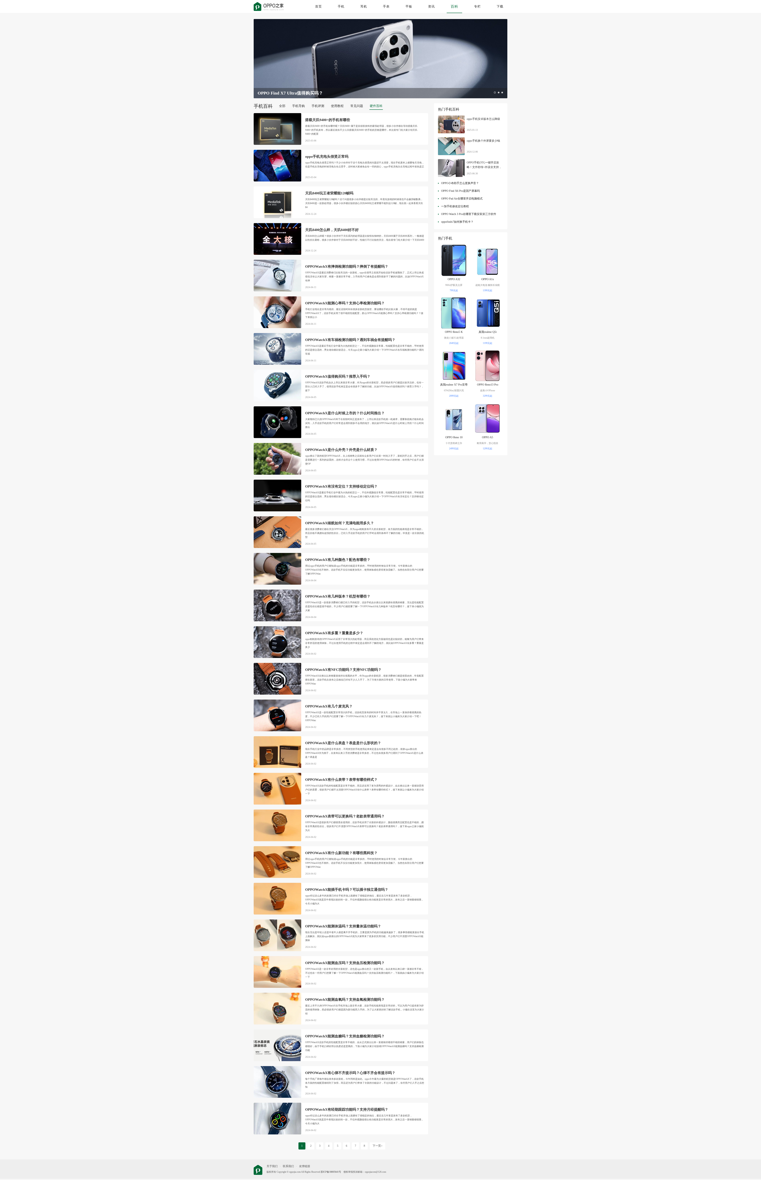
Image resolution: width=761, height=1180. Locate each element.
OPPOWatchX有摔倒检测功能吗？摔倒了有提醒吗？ (346, 266)
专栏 (477, 6)
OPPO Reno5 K (454, 331)
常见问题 (356, 106)
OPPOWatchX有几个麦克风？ (329, 706)
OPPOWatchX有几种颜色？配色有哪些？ (337, 560)
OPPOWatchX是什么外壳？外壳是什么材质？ (341, 450)
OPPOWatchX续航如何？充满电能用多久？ (339, 523)
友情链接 (304, 1166)
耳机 (363, 6)
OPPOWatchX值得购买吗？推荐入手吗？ (337, 376)
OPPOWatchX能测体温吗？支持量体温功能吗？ (343, 926)
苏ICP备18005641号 (331, 1171)
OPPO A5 (487, 437)
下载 (500, 6)
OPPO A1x (487, 279)
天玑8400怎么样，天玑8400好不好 (332, 230)
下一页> (377, 1145)
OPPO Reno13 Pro (487, 384)
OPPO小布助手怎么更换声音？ (460, 183)
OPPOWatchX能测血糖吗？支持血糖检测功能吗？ (345, 1036)
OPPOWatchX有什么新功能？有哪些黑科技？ (341, 853)
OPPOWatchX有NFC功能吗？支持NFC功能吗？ (343, 670)
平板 (408, 6)
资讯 (431, 6)
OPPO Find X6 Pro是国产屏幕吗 (460, 190)
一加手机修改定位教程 (455, 206)
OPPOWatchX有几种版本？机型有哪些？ (337, 596)
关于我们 (272, 1166)
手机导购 (298, 106)
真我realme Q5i (488, 331)
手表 (386, 6)
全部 (282, 106)
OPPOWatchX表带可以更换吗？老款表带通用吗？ (345, 816)
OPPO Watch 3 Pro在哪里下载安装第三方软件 (468, 214)
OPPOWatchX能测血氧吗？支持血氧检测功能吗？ (345, 999)
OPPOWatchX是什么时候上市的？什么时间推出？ (345, 413)
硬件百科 (376, 106)
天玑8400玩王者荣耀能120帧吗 (329, 193)
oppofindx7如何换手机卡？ (457, 221)
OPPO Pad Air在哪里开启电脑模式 (462, 198)
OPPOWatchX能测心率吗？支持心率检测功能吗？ (345, 303)
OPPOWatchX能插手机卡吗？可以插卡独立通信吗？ (346, 890)
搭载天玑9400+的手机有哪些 (327, 120)
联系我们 (288, 1166)
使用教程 (337, 106)
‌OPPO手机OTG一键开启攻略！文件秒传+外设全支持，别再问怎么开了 (484, 165)
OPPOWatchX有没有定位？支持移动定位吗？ (341, 486)
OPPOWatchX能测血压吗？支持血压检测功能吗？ (345, 963)
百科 (454, 7)
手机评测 (318, 106)
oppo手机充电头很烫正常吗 (326, 156)
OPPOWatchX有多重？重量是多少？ (334, 633)
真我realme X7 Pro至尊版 (454, 385)
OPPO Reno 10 (454, 437)
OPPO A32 (454, 279)
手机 (341, 6)
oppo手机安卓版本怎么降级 (483, 118)
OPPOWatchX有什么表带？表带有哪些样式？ (341, 780)
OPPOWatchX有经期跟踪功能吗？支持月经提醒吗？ (346, 1109)
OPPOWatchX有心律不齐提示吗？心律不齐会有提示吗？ (350, 1073)
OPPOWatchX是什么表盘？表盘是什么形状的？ (343, 743)
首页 (318, 6)
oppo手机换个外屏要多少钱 (483, 140)
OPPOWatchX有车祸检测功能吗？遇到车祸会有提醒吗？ (350, 340)
